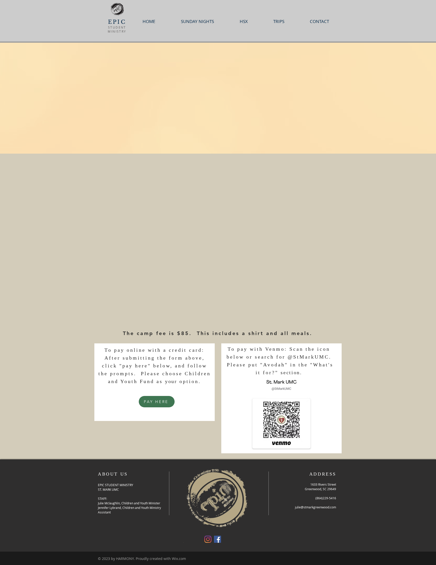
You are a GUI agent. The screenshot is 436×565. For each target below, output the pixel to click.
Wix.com (179, 558)
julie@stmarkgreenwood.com (315, 507)
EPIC (117, 22)
